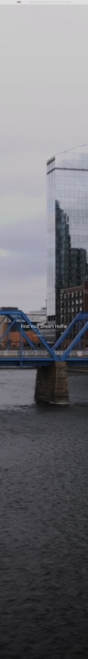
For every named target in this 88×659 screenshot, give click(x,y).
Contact (61, 2)
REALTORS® (43, 2)
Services (53, 2)
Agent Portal (68, 2)
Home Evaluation (51, 335)
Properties (37, 2)
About (47, 2)
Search (31, 2)
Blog (58, 2)
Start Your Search (38, 335)
